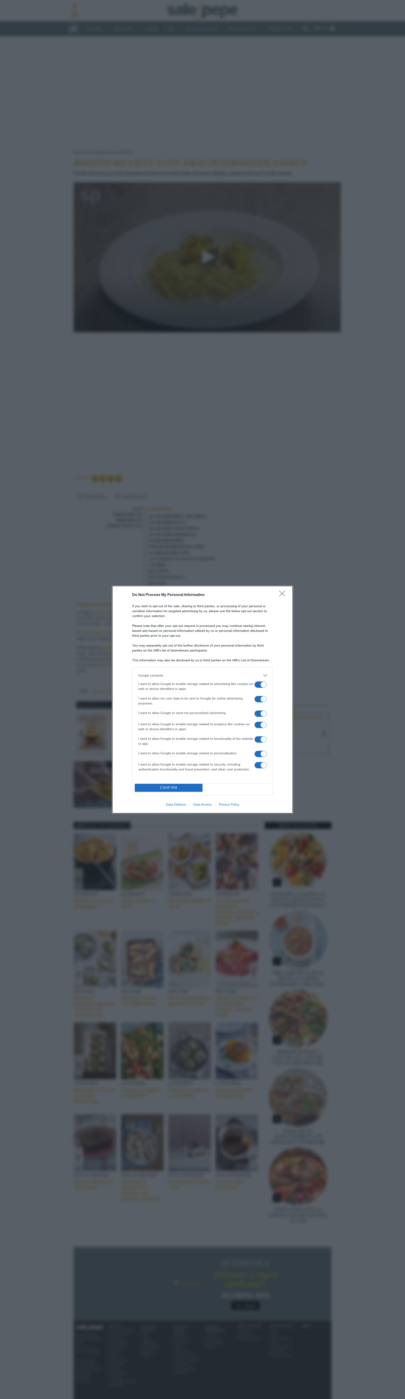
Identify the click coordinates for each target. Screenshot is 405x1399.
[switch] (261, 684)
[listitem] (202, 675)
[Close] (283, 595)
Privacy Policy (229, 804)
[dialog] (202, 699)
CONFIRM (168, 787)
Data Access (202, 804)
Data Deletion (176, 804)
